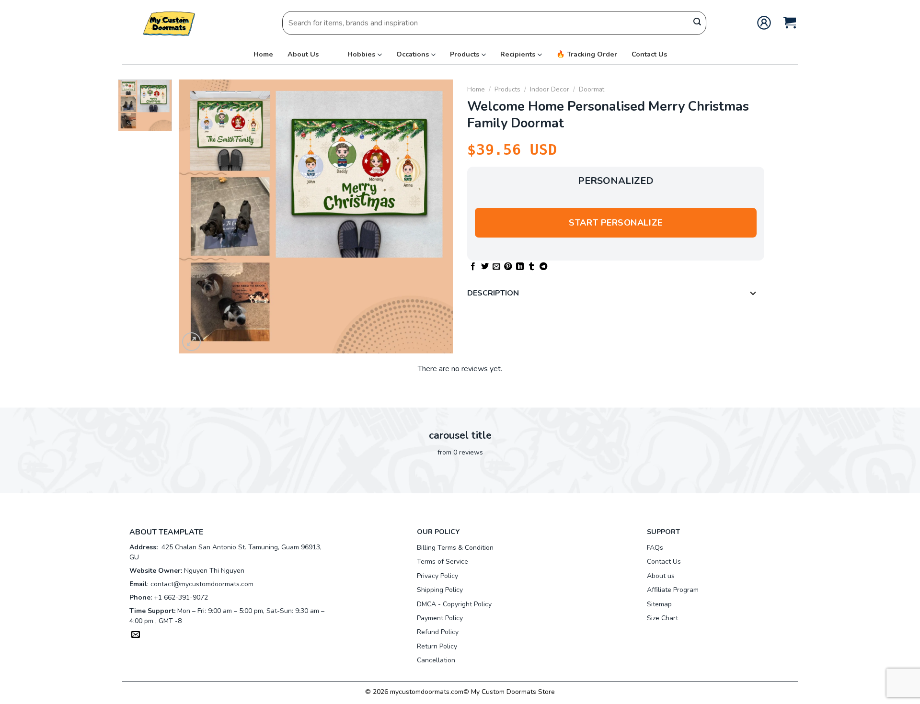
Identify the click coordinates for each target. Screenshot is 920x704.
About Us (303, 54)
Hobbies (361, 54)
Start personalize (615, 222)
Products (464, 54)
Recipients (517, 54)
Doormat (591, 89)
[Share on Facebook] (473, 266)
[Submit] (697, 23)
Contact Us (649, 54)
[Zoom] (191, 341)
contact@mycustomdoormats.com (201, 584)
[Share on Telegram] (543, 266)
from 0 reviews (460, 452)
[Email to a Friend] (496, 266)
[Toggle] (753, 294)
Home (263, 54)
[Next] (435, 216)
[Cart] (789, 23)
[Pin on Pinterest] (508, 266)
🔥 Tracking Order (586, 54)
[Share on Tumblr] (531, 266)
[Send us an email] (135, 635)
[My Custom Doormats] (170, 22)
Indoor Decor (549, 89)
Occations (412, 54)
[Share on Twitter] (485, 266)
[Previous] (196, 216)
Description (493, 293)
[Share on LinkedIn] (520, 266)
